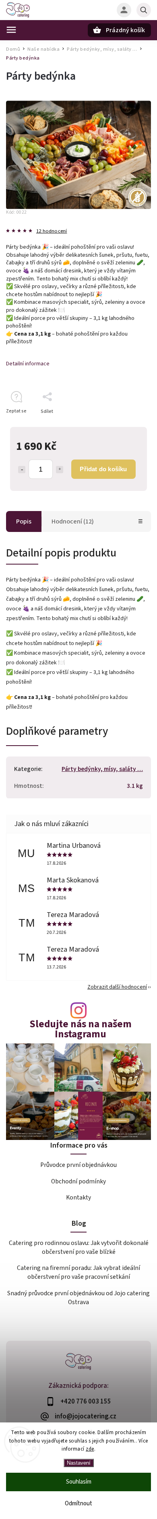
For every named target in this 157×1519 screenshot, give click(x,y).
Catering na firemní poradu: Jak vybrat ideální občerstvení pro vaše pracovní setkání (78, 1272)
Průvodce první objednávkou (78, 1164)
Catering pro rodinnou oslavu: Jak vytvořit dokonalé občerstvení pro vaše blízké (79, 1247)
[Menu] (11, 30)
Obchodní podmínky (78, 1181)
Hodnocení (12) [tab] (73, 521)
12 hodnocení (51, 231)
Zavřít (126, 425)
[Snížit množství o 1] (21, 469)
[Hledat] (143, 10)
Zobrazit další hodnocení (117, 987)
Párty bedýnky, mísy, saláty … (102, 769)
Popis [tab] (23, 521)
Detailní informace (28, 364)
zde (90, 1449)
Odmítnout (78, 1503)
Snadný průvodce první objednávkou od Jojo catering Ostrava (78, 1298)
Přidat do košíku (103, 469)
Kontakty (78, 1197)
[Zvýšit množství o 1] (59, 469)
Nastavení (79, 1463)
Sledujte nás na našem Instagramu (80, 1029)
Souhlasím (78, 1482)
